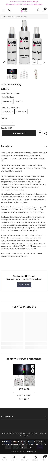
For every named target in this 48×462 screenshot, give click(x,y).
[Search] (9, 9)
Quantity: (4, 118)
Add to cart (18, 133)
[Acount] (38, 10)
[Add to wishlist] (32, 367)
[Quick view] (32, 371)
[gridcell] (24, 171)
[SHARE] (45, 133)
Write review (24, 285)
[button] (40, 62)
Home (3, 16)
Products (10, 16)
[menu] (2, 9)
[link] (40, 133)
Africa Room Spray (24, 395)
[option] (24, 42)
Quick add (24, 389)
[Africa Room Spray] (24, 375)
